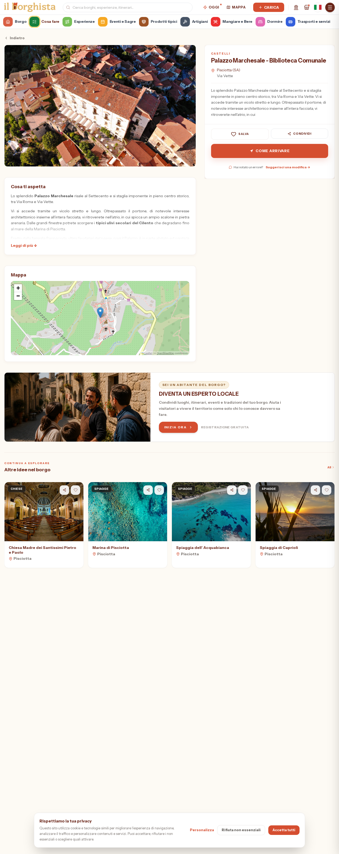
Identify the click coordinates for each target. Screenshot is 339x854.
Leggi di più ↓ (24, 245)
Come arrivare (272, 150)
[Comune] (296, 7)
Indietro (17, 38)
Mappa (239, 7)
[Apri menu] (330, 7)
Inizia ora (175, 427)
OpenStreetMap (165, 353)
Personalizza (202, 830)
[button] (100, 312)
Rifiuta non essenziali (241, 830)
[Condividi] (64, 490)
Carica (271, 7)
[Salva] (75, 490)
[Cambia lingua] (318, 7)
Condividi (302, 133)
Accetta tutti (284, 830)
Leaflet (148, 353)
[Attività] (306, 7)
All (329, 467)
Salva (243, 134)
